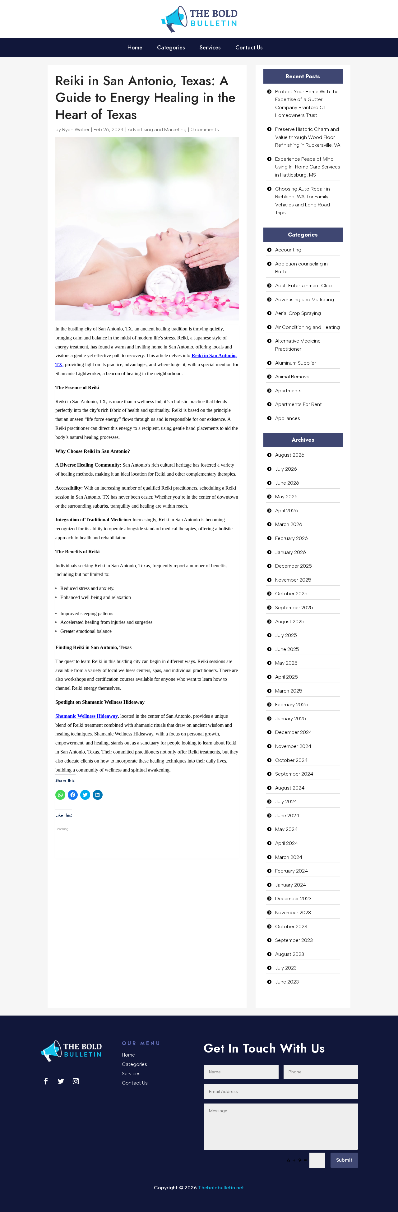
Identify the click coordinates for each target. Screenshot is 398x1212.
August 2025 (289, 621)
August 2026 (289, 455)
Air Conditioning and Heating (307, 327)
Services (210, 48)
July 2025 (286, 635)
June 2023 (287, 982)
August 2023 (289, 954)
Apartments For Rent (298, 404)
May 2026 (286, 497)
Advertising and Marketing (157, 129)
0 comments (205, 129)
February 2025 (291, 704)
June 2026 (287, 483)
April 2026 (286, 511)
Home (134, 48)
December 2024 (293, 732)
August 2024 (290, 788)
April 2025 (286, 677)
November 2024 (293, 746)
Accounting (288, 250)
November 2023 (293, 912)
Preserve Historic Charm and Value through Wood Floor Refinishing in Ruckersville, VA (307, 137)
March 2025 (288, 691)
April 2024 (286, 843)
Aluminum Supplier (295, 363)
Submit (344, 1160)
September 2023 (294, 940)
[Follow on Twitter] (61, 1081)
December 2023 (293, 898)
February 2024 (291, 871)
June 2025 (287, 649)
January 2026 (290, 552)
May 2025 (286, 663)
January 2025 (290, 718)
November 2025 (293, 580)
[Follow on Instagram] (76, 1081)
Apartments (288, 391)
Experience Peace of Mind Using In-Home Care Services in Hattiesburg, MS (307, 167)
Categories (171, 48)
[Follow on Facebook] (46, 1081)
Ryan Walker (76, 129)
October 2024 (291, 760)
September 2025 (294, 608)
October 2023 (291, 926)
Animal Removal (292, 377)
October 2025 (291, 594)
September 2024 (294, 774)
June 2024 (287, 815)
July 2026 (286, 469)
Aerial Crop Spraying (298, 313)
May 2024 (286, 829)
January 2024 (290, 885)
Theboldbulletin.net (221, 1188)
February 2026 (291, 538)
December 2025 (293, 566)
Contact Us (249, 48)
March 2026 (288, 524)
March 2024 (289, 857)
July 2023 (286, 968)
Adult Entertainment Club (303, 285)
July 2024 (286, 801)
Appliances (287, 418)
